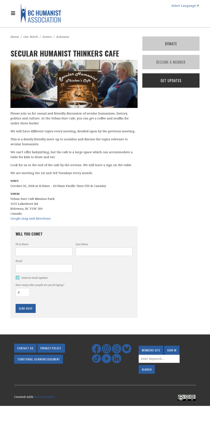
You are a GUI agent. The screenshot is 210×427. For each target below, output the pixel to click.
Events (47, 37)
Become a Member (171, 62)
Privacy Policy (50, 348)
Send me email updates (34, 277)
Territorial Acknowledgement (38, 359)
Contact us (25, 348)
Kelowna (62, 37)
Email (19, 261)
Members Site (151, 350)
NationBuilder (44, 397)
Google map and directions (30, 218)
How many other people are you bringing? (40, 285)
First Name (22, 244)
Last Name (82, 244)
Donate (171, 43)
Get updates (171, 80)
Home (14, 37)
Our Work (30, 37)
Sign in (171, 350)
